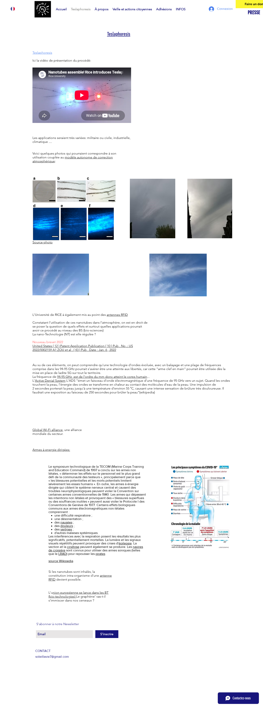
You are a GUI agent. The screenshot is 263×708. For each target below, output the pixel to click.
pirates (100, 554)
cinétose (73, 547)
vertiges (66, 529)
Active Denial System (50, 381)
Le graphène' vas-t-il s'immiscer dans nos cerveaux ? (77, 598)
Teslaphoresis (118, 34)
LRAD (62, 554)
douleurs (66, 526)
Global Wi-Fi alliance (47, 430)
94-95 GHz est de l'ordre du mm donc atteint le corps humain (102, 377)
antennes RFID (117, 315)
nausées (66, 522)
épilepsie (125, 543)
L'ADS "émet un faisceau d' (86, 381)
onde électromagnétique (124, 381)
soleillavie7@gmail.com (52, 656)
